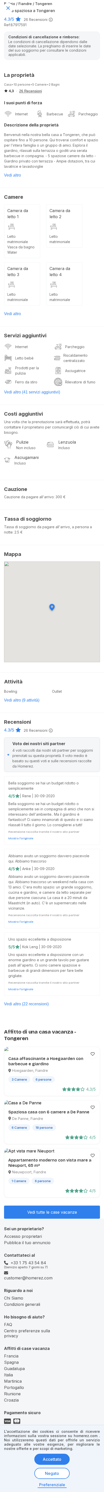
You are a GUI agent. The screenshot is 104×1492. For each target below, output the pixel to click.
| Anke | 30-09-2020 (37, 869)
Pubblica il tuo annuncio (27, 1242)
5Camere (39, 84)
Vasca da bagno (21, 247)
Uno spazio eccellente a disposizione (39, 939)
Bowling (10, 691)
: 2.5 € (18, 532)
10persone (22, 84)
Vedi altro (12, 175)
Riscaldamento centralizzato (75, 358)
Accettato (52, 1459)
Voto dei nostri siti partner (38, 743)
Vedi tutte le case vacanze (52, 1212)
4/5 (11, 796)
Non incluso (26, 448)
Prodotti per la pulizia (27, 370)
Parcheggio (88, 114)
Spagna (11, 1362)
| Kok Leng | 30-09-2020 (41, 947)
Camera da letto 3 (17, 271)
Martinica (13, 1381)
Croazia (11, 1400)
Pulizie (22, 442)
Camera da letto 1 (17, 213)
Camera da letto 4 (59, 271)
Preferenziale (52, 1484)
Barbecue (55, 114)
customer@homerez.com (28, 1277)
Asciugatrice (75, 371)
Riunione (12, 1393)
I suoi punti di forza (23, 102)
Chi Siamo (13, 1298)
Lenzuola (67, 442)
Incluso (64, 448)
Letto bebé (24, 358)
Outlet (57, 691)
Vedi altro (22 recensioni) (26, 1004)
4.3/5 (9, 19)
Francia (11, 1355)
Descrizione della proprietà (31, 124)
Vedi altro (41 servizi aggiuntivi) (32, 392)
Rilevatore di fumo (80, 382)
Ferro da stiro (26, 382)
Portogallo (14, 1387)
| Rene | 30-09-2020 (37, 796)
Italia (8, 1374)
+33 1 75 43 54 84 (28, 1262)
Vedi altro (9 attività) (21, 700)
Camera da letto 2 (59, 213)
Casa (8, 84)
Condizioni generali (22, 1304)
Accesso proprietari (23, 1236)
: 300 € (60, 497)
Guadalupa (14, 1368)
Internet (21, 114)
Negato (52, 1473)
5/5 (11, 946)
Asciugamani (26, 457)
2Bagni (54, 84)
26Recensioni (35, 19)
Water (12, 252)
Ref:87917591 (15, 25)
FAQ (8, 1324)
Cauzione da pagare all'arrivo (29, 497)
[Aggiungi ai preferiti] (92, 1053)
